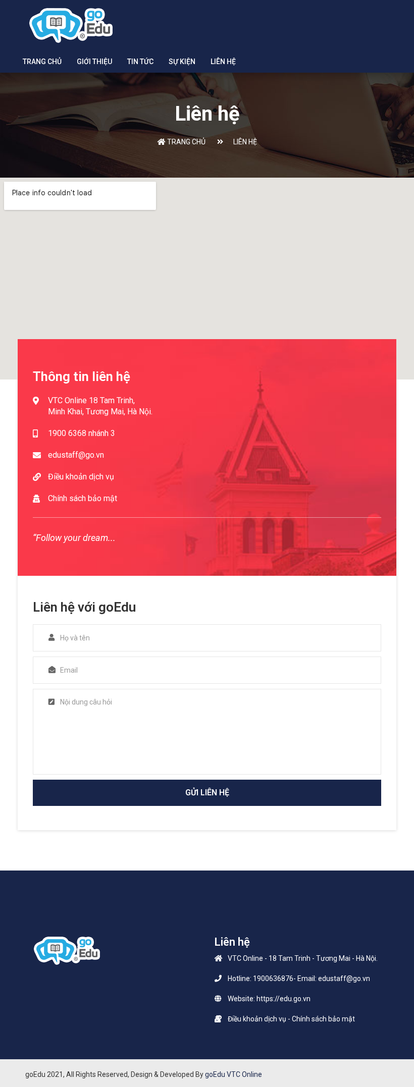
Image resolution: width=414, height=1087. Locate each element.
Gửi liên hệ (207, 792)
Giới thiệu (94, 62)
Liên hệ (223, 62)
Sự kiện (182, 62)
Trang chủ (42, 62)
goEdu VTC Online (233, 1074)
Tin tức (140, 62)
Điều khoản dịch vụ (81, 476)
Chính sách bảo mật (82, 498)
